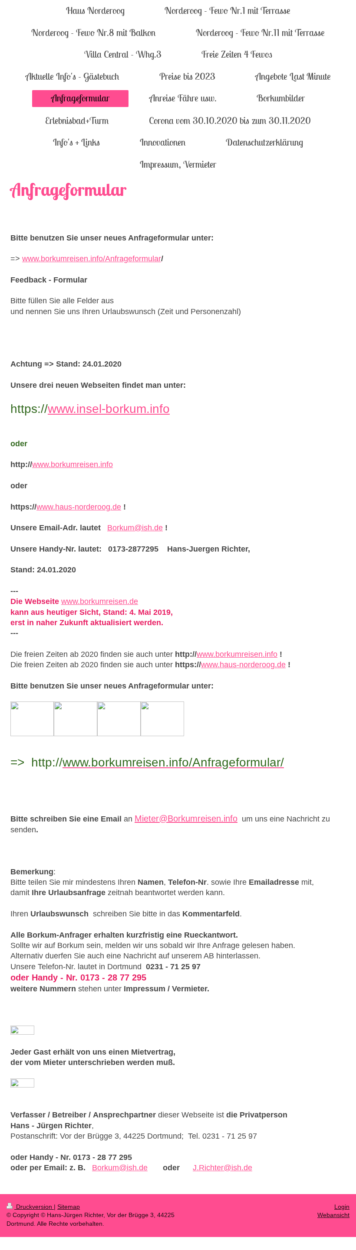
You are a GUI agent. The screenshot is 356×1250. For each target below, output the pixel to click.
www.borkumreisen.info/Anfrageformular (91, 258)
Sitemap (68, 1206)
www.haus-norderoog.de (78, 507)
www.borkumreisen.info (72, 464)
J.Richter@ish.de (222, 1167)
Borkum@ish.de (135, 527)
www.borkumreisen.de (99, 601)
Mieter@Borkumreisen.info (186, 818)
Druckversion (34, 1206)
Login (341, 1206)
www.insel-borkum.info (109, 409)
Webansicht (333, 1214)
